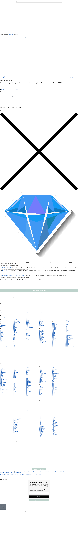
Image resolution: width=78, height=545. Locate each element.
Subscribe (39, 496)
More (55, 29)
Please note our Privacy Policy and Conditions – (10, 472)
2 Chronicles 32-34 (6, 80)
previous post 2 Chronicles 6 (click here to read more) (13, 275)
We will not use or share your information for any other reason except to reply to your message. (21, 474)
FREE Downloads (48, 29)
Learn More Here (38, 29)
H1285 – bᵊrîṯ (6, 270)
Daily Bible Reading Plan (27, 29)
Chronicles (11, 34)
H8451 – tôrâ (6, 267)
